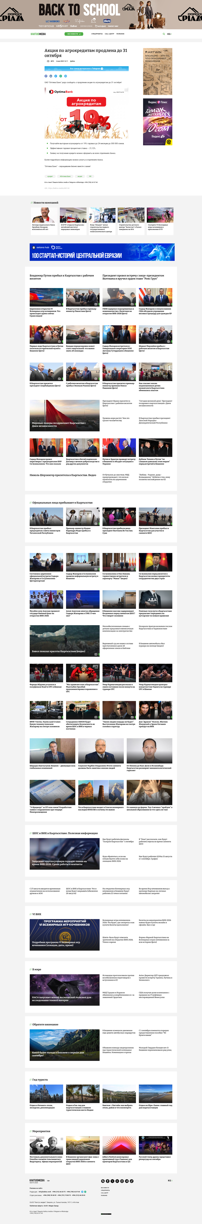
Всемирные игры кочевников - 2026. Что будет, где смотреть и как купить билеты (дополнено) (118, 922)
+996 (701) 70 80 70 (64, 1195)
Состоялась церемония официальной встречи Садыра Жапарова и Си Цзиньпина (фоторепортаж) (44, 577)
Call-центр (109, 34)
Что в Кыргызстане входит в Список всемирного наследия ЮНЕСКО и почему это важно (101, 808)
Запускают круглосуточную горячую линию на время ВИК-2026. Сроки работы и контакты (59, 863)
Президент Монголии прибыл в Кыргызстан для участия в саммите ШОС (154, 530)
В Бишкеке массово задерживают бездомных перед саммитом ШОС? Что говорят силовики (119, 613)
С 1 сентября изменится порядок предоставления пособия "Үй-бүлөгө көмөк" (154, 1032)
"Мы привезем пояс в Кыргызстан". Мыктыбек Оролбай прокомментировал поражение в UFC (82, 688)
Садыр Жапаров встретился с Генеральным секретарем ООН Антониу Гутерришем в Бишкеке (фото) (118, 349)
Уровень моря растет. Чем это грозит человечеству (116, 419)
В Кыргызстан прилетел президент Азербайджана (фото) (45, 384)
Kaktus (72, 61)
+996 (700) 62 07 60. (91, 182)
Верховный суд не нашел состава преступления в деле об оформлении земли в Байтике (118, 645)
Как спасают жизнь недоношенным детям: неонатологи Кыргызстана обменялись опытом (151, 387)
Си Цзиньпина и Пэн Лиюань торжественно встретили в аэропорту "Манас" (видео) (116, 576)
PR (90, 176)
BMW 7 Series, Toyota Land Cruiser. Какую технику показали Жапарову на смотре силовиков (45, 724)
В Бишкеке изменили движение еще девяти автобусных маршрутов (119, 1031)
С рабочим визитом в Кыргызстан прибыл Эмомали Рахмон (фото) (82, 384)
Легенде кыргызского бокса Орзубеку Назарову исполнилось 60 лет (43, 227)
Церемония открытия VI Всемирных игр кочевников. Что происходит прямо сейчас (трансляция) (45, 312)
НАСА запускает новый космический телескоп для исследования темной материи (61, 999)
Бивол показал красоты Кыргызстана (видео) (58, 651)
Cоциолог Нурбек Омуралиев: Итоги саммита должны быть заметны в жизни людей (99, 767)
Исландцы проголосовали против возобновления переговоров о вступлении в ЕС (118, 977)
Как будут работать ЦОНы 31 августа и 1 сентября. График (155, 857)
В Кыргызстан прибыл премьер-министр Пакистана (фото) (81, 310)
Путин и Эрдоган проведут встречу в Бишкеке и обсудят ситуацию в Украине (119, 461)
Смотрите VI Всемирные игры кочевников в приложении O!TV (158, 227)
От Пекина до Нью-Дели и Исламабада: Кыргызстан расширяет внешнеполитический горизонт (149, 768)
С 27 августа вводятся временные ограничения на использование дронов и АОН (45, 891)
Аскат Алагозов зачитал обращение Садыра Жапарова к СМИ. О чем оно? (82, 613)
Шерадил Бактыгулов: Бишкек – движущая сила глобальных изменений (52, 767)
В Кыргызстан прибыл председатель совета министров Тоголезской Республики (45, 530)
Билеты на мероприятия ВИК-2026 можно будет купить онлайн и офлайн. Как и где (155, 922)
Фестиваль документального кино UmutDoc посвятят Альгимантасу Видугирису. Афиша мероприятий (46, 1159)
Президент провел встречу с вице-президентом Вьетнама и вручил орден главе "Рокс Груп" (133, 277)
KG (169, 1180)
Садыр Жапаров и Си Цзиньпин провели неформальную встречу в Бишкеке (82, 576)
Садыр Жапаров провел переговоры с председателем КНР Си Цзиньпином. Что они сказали (46, 461)
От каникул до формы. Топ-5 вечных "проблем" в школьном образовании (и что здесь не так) (149, 808)
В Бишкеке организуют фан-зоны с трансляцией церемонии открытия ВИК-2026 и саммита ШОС (82, 1160)
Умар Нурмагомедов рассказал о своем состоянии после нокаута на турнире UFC (119, 686)
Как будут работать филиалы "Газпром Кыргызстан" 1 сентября (118, 840)
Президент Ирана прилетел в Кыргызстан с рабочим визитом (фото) (117, 403)
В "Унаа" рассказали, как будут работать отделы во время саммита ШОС (155, 841)
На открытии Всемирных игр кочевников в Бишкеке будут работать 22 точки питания (116, 891)
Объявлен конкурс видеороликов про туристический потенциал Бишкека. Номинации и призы (118, 1050)
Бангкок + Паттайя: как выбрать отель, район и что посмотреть (118, 1106)
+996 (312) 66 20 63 (78, 1195)
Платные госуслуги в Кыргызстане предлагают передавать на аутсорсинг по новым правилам (155, 613)
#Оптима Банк (65, 176)
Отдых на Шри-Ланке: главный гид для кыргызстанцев (155, 1106)
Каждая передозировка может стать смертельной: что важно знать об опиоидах (80, 348)
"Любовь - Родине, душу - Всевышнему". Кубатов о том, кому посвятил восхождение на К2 (154, 477)
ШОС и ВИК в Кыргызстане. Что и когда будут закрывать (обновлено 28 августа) (82, 891)
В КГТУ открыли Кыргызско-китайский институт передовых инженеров (73, 227)
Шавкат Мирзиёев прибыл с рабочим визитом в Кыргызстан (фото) (154, 348)
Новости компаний (46, 202)
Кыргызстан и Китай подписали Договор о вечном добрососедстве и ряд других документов (82, 461)
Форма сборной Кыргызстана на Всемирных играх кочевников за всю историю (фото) (154, 939)
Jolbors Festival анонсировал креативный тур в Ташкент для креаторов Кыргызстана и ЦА (117, 1159)
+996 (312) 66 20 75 (58, 1192)
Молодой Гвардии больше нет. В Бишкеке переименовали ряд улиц (155, 1049)
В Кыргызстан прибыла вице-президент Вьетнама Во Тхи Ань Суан (118, 530)
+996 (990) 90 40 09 (49, 1195)
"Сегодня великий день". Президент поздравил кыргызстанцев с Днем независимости (155, 403)
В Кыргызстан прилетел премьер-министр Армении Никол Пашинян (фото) (119, 385)
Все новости (73, 34)
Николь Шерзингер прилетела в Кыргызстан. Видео (63, 475)
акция (80, 176)
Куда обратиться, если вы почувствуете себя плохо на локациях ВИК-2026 (115, 858)
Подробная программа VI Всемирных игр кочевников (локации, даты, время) (56, 944)
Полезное (120, 34)
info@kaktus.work (45, 1192)
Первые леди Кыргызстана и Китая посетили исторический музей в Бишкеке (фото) (46, 348)
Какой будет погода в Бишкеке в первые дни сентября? (58, 1054)
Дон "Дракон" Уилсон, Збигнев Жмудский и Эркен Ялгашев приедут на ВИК (153, 724)
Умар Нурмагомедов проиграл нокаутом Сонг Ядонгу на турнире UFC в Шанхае (155, 686)
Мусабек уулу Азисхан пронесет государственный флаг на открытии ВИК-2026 (45, 613)
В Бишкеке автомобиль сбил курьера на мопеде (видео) (152, 644)
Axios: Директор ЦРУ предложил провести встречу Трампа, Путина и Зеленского (155, 977)
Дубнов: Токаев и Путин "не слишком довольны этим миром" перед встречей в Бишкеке (154, 461)
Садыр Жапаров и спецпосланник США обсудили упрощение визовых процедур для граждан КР (155, 311)
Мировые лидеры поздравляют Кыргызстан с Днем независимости (59, 424)
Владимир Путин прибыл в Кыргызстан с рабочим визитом (62, 277)
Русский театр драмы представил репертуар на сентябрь (155, 1158)
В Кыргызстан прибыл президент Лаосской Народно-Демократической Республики (154, 420)
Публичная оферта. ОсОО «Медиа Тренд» (44, 1206)
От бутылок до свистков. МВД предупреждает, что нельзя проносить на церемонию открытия (116, 478)
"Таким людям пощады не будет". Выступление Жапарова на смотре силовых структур (119, 724)
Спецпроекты (97, 34)
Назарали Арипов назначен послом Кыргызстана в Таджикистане (155, 627)
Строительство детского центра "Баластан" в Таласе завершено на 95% (130, 227)
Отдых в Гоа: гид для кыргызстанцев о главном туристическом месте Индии (79, 1107)
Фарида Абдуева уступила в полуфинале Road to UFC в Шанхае (46, 685)
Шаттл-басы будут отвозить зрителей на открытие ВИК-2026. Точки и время (118, 939)
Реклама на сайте (36, 1188)
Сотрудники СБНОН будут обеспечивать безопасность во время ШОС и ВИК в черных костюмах (80, 725)
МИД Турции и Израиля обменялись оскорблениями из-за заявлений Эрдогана (118, 995)
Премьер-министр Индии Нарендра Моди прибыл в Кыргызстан (78, 530)
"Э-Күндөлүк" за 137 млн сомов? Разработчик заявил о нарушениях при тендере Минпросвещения (51, 809)
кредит (50, 176)
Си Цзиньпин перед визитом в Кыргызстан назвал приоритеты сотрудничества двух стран (154, 576)
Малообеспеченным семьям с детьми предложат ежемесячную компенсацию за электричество (118, 628)
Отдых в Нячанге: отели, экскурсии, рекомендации (42, 1106)
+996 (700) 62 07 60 (73, 1192)
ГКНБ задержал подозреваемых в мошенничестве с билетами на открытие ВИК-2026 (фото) (118, 311)
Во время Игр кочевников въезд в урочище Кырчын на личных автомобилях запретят (154, 891)
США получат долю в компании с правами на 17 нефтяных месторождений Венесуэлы (154, 995)
